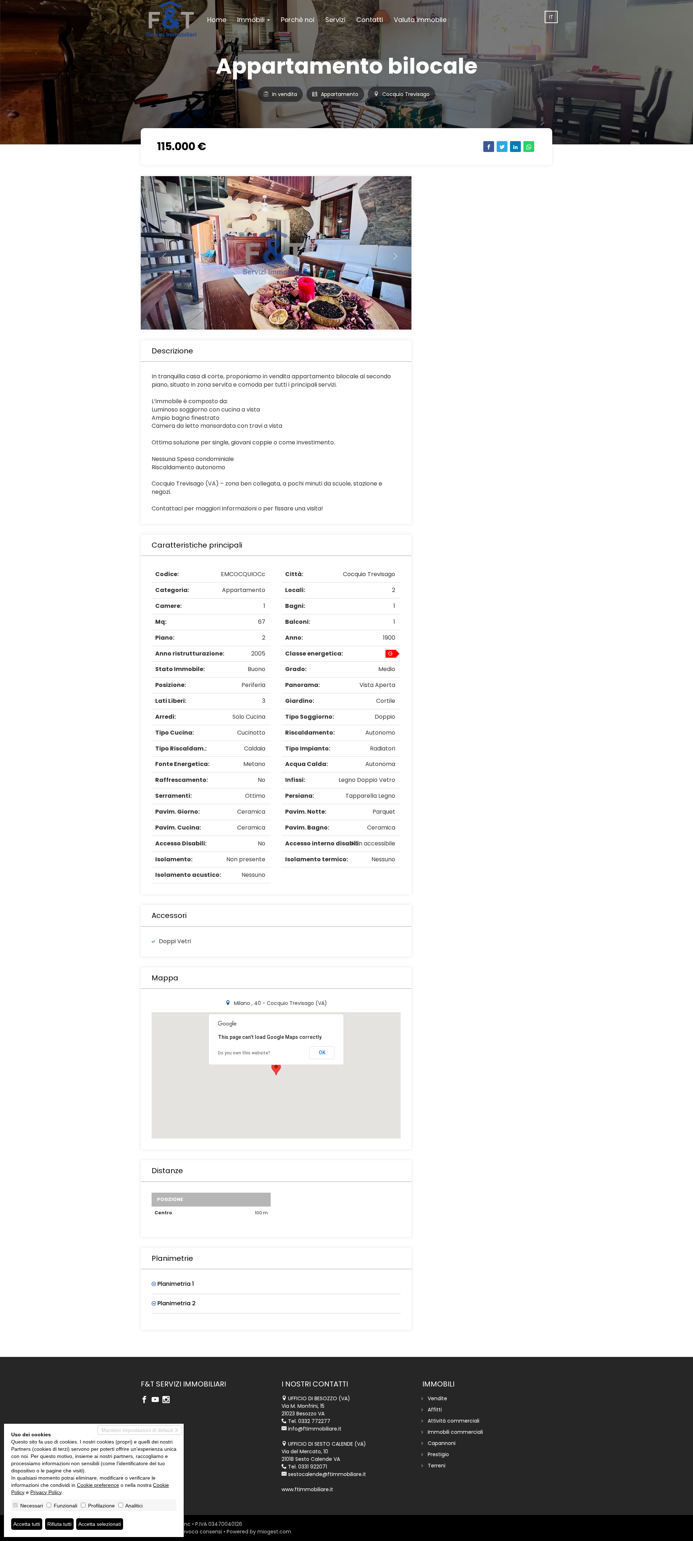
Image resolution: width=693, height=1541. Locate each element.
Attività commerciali (453, 1420)
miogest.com (274, 1531)
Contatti (369, 19)
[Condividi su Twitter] (502, 146)
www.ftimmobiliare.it (307, 1489)
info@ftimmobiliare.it (314, 1428)
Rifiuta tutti (59, 1524)
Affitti (435, 1409)
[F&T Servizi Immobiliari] (171, 19)
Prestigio (438, 1454)
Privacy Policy (45, 1492)
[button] (161, 253)
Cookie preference (98, 1485)
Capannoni (442, 1443)
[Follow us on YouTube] (157, 1400)
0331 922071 (312, 1466)
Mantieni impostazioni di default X (139, 1430)
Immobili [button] (251, 19)
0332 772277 (314, 1421)
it (551, 17)
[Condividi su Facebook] (488, 146)
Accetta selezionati (99, 1524)
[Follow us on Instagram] (167, 1400)
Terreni (436, 1465)
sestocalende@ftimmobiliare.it (327, 1474)
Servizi (335, 19)
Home (216, 19)
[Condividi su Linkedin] (515, 146)
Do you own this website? (244, 1052)
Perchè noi (297, 19)
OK (322, 1052)
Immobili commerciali (455, 1432)
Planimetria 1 (175, 1284)
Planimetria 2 (176, 1303)
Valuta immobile (420, 19)
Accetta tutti (26, 1524)
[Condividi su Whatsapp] (528, 146)
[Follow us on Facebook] (146, 1400)
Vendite (437, 1398)
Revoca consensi (200, 1531)
